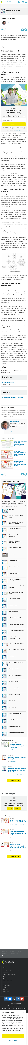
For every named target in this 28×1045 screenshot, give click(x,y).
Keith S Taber (10, 23)
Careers (4, 982)
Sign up (13, 124)
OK (13, 1036)
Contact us (4, 951)
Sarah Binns (13, 850)
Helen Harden (14, 824)
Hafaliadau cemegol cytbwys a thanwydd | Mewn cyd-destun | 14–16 (18, 846)
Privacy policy (6, 991)
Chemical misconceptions (10, 481)
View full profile (9, 432)
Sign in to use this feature (20, 26)
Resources (3, 6)
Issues (19, 951)
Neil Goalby (22, 824)
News (4, 976)
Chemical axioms (8, 382)
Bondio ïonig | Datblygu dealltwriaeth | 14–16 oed (18, 821)
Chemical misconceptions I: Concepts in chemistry (17, 758)
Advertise (4, 987)
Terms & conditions (7, 993)
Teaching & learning (7, 983)
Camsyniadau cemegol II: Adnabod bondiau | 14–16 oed (20, 463)
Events (4, 978)
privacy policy (18, 130)
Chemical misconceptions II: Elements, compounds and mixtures (17, 770)
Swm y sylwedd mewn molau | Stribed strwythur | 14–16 (18, 833)
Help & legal (5, 989)
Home (4, 967)
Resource (10, 755)
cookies (22, 1010)
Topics (12, 951)
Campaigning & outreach (8, 972)
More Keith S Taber (7, 438)
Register (17, 808)
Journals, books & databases (9, 974)
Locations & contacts (7, 980)
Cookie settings (13, 1040)
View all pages (9, 13)
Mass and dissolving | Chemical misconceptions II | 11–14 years (20, 443)
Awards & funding (6, 985)
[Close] (24, 1012)
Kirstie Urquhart (15, 837)
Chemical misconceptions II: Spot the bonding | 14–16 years (20, 453)
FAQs (2, 955)
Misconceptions (13, 742)
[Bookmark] (25, 29)
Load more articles (14, 780)
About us (4, 969)
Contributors (4, 953)
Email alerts (14, 953)
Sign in (10, 808)
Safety (8, 955)
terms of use (5, 128)
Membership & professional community (11, 971)
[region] (13, 1027)
